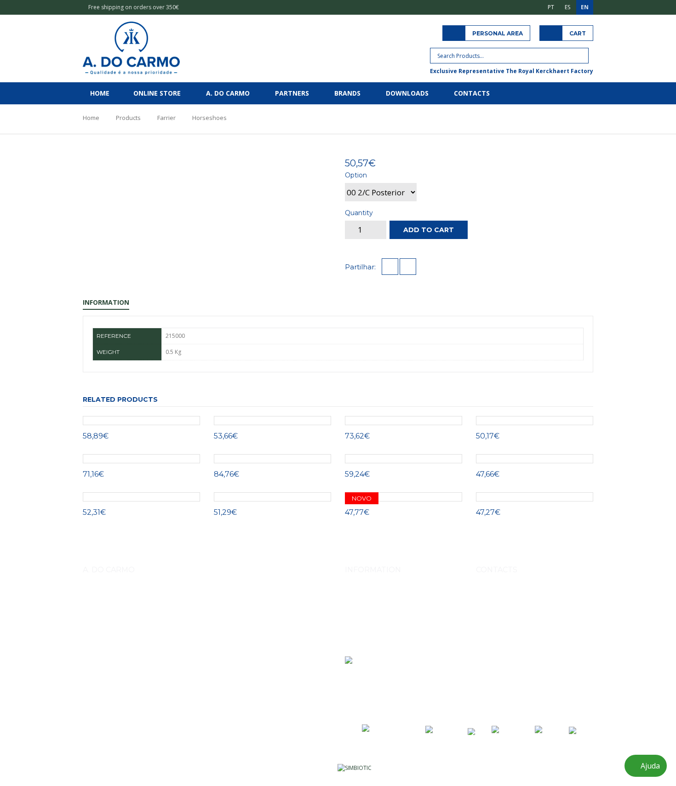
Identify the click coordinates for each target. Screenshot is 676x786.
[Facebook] (504, 683)
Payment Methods (368, 608)
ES (567, 7)
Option (356, 175)
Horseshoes (209, 118)
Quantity (359, 213)
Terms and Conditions (374, 621)
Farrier (166, 118)
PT (551, 7)
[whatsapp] (408, 267)
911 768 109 (538, 617)
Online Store (157, 93)
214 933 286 (540, 638)
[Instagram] (484, 683)
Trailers (227, 645)
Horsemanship (129, 645)
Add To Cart (428, 230)
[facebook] (390, 267)
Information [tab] (106, 302)
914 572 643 (502, 617)
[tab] (289, 161)
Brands (347, 93)
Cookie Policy (362, 646)
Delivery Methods (367, 595)
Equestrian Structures (183, 645)
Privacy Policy (362, 634)
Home (99, 93)
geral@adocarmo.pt (512, 659)
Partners (292, 93)
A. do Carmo (228, 93)
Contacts (472, 93)
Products (128, 118)
